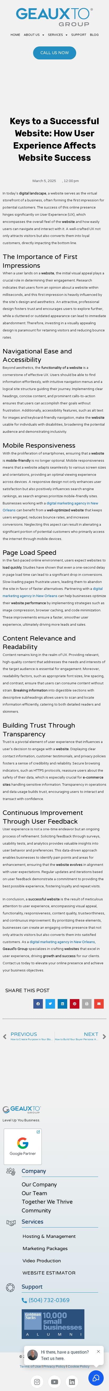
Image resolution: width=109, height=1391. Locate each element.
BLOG (94, 35)
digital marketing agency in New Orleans (62, 942)
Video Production (41, 1261)
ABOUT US (32, 35)
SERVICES (55, 35)
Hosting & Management (49, 1236)
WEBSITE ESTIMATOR (48, 1273)
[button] (38, 1004)
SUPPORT (78, 35)
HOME (15, 35)
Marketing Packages (45, 1248)
